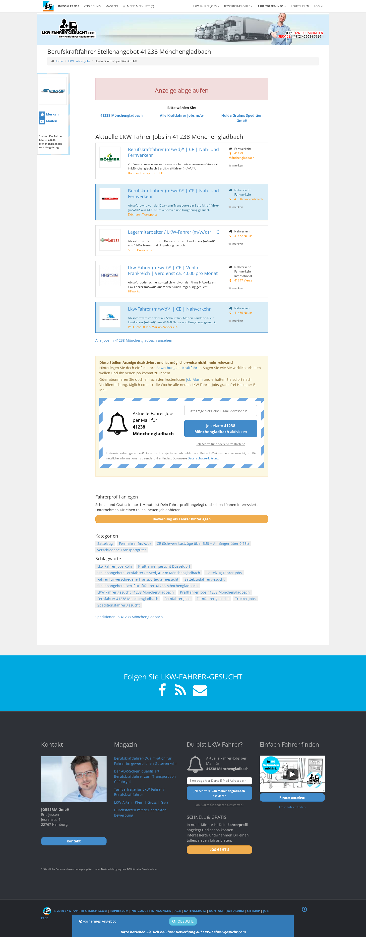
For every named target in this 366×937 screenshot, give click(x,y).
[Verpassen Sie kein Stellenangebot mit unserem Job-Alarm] (199, 691)
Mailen (51, 121)
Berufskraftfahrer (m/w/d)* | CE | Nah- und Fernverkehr (173, 152)
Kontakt (216, 911)
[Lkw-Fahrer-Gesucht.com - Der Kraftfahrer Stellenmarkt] (68, 28)
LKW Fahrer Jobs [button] (205, 6)
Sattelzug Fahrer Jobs (224, 572)
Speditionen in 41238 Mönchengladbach (129, 616)
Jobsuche (185, 921)
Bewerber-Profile (237, 6)
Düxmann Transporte (143, 214)
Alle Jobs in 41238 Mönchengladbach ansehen (133, 340)
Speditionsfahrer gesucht (118, 605)
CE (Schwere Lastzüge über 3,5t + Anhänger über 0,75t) (203, 543)
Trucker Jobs (245, 598)
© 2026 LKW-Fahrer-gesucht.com (80, 911)
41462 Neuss (243, 236)
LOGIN (318, 6)
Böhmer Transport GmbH (145, 173)
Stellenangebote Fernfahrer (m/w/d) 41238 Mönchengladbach (148, 572)
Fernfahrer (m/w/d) (135, 543)
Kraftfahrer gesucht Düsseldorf (164, 566)
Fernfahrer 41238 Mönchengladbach (127, 598)
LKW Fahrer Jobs (79, 61)
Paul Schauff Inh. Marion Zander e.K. (153, 327)
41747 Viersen (244, 280)
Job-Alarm (194, 379)
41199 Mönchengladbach (241, 155)
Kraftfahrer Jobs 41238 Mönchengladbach (215, 592)
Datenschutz (195, 911)
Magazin (112, 6)
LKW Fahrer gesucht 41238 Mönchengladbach (135, 592)
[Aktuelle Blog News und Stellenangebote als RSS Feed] (180, 691)
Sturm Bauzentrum (141, 250)
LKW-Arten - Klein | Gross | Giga (141, 802)
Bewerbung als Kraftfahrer (178, 367)
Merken (52, 114)
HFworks (134, 291)
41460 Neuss (243, 313)
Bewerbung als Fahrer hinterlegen (182, 519)
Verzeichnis (92, 6)
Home (59, 61)
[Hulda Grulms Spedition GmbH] (53, 91)
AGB (178, 911)
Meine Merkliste (140, 6)
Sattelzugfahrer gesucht (204, 579)
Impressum (119, 911)
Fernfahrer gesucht (213, 598)
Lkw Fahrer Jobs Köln (114, 566)
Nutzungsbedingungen (151, 911)
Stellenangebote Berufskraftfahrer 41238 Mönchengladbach (147, 585)
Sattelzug (105, 543)
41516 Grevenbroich (248, 199)
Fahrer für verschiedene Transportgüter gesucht (137, 579)
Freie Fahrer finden (292, 807)
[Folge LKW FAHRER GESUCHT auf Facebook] (162, 691)
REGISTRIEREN (300, 6)
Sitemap (253, 911)
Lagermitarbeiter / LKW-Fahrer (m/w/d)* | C (173, 232)
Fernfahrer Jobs (177, 598)
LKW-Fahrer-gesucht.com (224, 932)
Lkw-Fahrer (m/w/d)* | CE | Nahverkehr (169, 309)
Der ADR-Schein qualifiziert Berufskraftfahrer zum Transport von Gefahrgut (145, 776)
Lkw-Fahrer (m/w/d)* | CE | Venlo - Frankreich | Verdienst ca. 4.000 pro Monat (173, 270)
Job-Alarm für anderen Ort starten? (221, 444)
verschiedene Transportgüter (121, 550)
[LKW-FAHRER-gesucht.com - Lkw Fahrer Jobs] (48, 6)
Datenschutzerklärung (203, 458)
